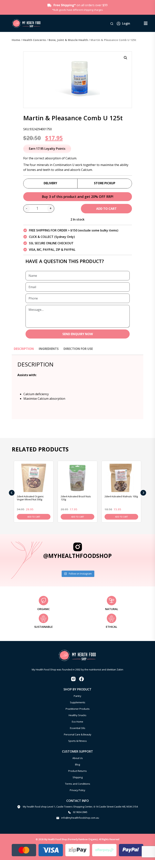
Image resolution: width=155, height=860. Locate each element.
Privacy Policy (77, 790)
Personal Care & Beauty (77, 734)
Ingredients (49, 349)
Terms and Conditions (77, 783)
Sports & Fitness (77, 741)
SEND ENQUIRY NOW (77, 334)
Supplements (77, 702)
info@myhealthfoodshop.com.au (80, 817)
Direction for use (78, 349)
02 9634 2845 (80, 812)
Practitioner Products (78, 708)
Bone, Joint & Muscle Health (68, 40)
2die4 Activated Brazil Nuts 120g (76, 498)
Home (16, 40)
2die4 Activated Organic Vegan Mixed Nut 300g (30, 498)
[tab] (24, 350)
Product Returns (77, 771)
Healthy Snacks (77, 715)
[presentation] (12, 493)
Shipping (78, 777)
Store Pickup (104, 183)
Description (24, 349)
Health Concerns (34, 40)
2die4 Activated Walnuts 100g (121, 496)
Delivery (50, 183)
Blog (77, 764)
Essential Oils (77, 728)
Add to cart (106, 209)
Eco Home (77, 721)
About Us (77, 758)
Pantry (77, 696)
